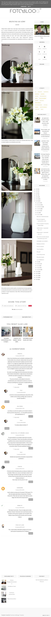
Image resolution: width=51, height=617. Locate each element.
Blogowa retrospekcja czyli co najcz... (6, 340)
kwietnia (38, 263)
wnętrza (36, 107)
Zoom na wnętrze (40, 246)
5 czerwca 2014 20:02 (20, 435)
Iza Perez (20, 406)
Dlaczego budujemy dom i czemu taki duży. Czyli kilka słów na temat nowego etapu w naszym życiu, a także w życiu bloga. (45, 159)
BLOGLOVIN (44, 59)
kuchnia (36, 96)
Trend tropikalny (40, 249)
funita (20, 466)
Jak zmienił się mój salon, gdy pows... (28, 339)
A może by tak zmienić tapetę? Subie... (17, 340)
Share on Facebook (8, 305)
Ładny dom (37, 109)
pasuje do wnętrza (42, 98)
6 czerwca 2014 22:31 (20, 507)
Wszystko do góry (40, 257)
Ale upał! (38, 251)
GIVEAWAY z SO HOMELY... (42, 241)
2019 (37, 191)
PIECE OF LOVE (20, 525)
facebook (39, 48)
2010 (37, 277)
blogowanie (46, 91)
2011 (37, 275)
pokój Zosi (42, 100)
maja (38, 261)
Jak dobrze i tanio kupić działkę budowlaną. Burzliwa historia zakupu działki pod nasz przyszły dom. (45, 145)
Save (30, 305)
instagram (44, 48)
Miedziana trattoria (40, 243)
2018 (37, 193)
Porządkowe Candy (12, 586)
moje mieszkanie (19, 309)
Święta (42, 109)
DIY (35, 91)
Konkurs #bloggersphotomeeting (12, 582)
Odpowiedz (31, 386)
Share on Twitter (21, 305)
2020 (37, 189)
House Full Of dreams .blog (20, 433)
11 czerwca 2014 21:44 (19, 527)
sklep (39, 59)
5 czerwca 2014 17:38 (20, 408)
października (39, 206)
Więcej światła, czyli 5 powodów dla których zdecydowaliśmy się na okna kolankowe (45, 133)
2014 (37, 200)
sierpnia (38, 210)
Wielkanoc (40, 91)
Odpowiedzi (16, 387)
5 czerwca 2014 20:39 (21, 392)
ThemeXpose (12, 615)
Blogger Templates (20, 615)
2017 (37, 195)
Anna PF (19, 505)
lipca (38, 212)
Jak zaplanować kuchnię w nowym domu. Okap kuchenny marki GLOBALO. (45, 121)
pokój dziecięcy (38, 102)
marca (38, 265)
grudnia (38, 202)
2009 (37, 279)
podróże (36, 100)
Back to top (46, 615)
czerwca (38, 214)
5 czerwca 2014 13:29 (20, 355)
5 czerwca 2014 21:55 (20, 468)
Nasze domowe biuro (11, 598)
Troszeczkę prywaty (41, 254)
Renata (20, 353)
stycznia (38, 269)
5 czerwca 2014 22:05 (20, 489)
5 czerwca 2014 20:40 (21, 422)
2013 (37, 271)
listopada (39, 204)
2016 (37, 197)
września (39, 208)
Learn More (23, 6)
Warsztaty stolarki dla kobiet (42, 216)
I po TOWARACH (40, 259)
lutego (38, 267)
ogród (36, 98)
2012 (37, 273)
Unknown (20, 487)
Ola (21, 390)
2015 (37, 198)
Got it (29, 6)
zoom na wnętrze (43, 107)
